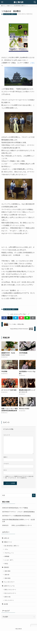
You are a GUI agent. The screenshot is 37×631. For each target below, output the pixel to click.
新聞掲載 (6, 556)
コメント (7, 435)
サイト (5, 470)
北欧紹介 (6, 567)
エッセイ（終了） (9, 560)
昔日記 (6, 563)
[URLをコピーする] (33, 317)
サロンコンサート (9, 600)
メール (6, 463)
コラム (6, 549)
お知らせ (6, 538)
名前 (5, 457)
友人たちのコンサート (10, 593)
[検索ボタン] (35, 2)
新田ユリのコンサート (10, 589)
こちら (32, 63)
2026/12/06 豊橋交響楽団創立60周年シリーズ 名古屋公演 (18, 520)
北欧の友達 (7, 578)
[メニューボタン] (2, 2)
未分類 (6, 604)
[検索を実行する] (34, 495)
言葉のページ (8, 542)
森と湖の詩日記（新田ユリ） (10, 14)
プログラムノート (9, 553)
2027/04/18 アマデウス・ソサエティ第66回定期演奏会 (18, 511)
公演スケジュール (9, 586)
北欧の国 (6, 574)
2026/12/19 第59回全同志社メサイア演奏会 (15, 508)
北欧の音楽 (7, 571)
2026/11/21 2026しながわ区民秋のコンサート (17, 525)
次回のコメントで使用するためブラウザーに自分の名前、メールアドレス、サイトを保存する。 (19, 477)
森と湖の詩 (18, 2)
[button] (4, 317)
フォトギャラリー (9, 582)
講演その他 (7, 596)
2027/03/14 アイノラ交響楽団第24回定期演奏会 (16, 515)
